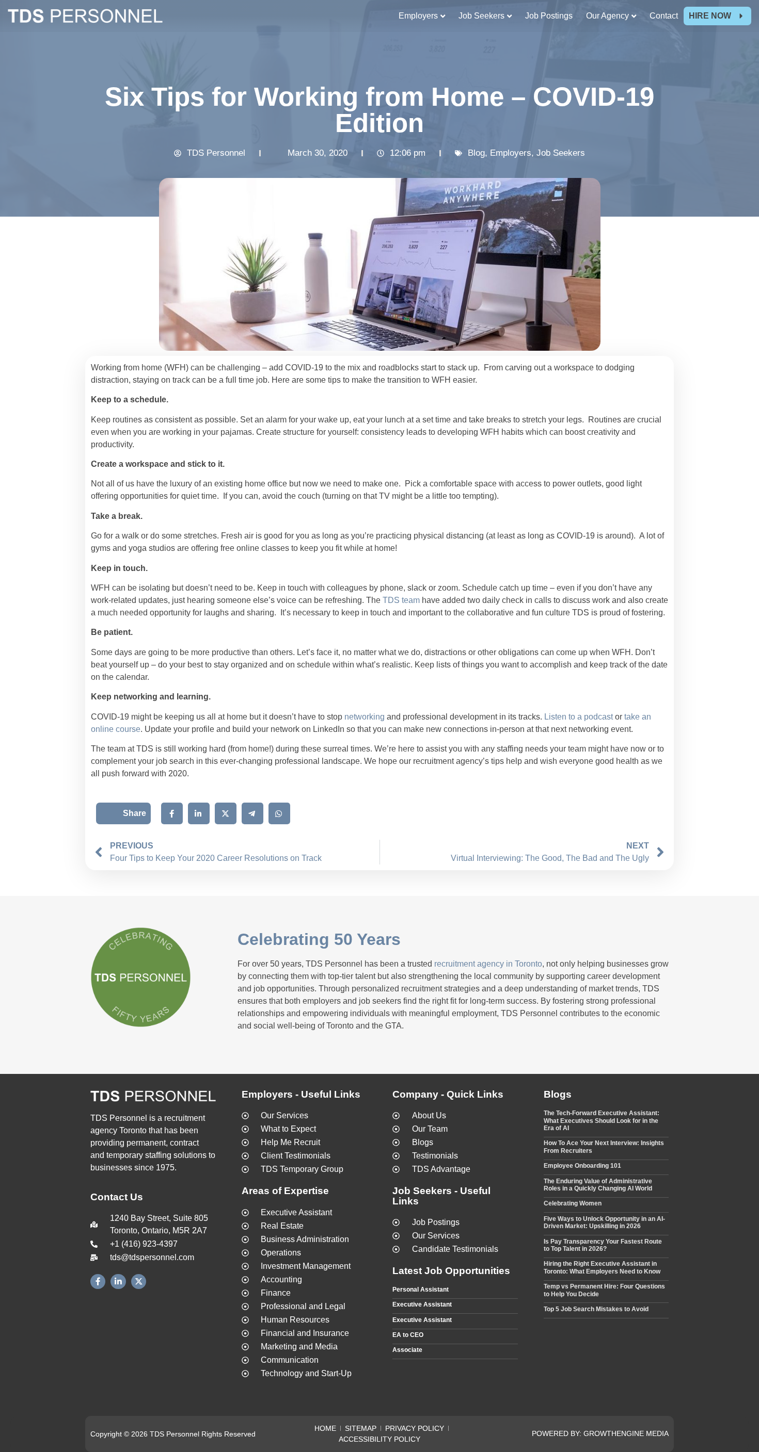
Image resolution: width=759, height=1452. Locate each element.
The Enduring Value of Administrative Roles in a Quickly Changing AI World (598, 1185)
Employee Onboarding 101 (582, 1165)
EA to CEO (407, 1335)
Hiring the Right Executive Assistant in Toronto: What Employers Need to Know (602, 1267)
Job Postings (549, 15)
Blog (476, 153)
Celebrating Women (573, 1203)
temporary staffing (138, 1155)
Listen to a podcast (578, 716)
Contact (664, 15)
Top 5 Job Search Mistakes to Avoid (596, 1309)
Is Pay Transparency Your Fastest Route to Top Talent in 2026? (603, 1245)
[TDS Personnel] (85, 18)
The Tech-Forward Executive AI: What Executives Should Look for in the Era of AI (601, 1121)
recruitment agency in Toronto (488, 963)
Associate (407, 1349)
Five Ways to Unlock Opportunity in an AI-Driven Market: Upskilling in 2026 (604, 1222)
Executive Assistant (422, 1304)
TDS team (401, 600)
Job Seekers (560, 153)
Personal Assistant (420, 1289)
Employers (510, 153)
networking (364, 716)
